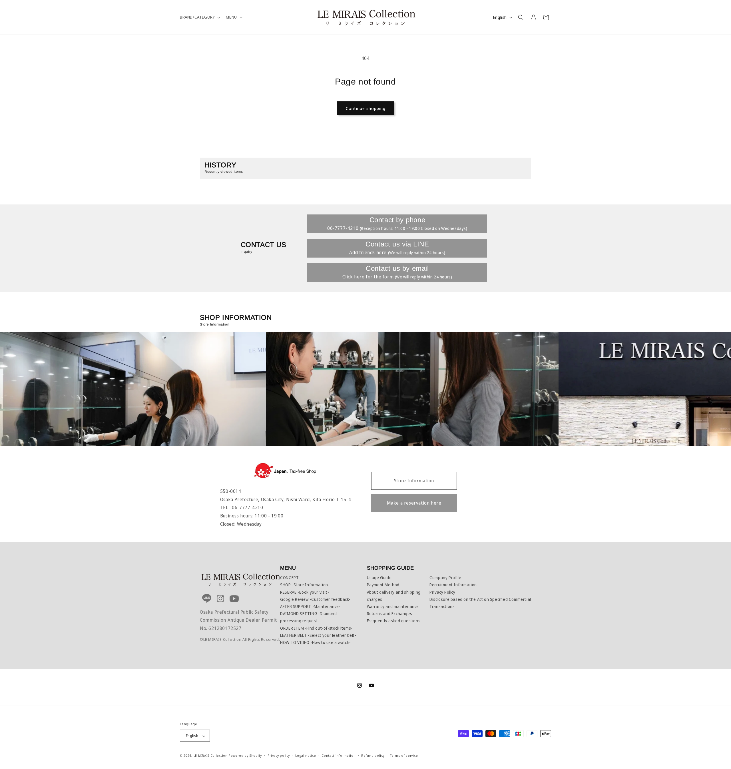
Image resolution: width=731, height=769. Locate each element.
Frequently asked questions (394, 620)
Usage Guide (379, 577)
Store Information (414, 480)
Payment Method (383, 584)
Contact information (339, 755)
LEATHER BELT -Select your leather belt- (318, 635)
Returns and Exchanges (389, 613)
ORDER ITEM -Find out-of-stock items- (316, 628)
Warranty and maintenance (393, 606)
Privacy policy (279, 755)
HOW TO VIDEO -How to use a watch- (315, 642)
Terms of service (404, 755)
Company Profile (445, 577)
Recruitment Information (453, 584)
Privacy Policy (442, 592)
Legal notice (305, 755)
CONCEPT (289, 577)
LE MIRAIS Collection (211, 756)
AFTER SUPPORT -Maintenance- (310, 606)
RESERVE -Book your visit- (304, 592)
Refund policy (372, 755)
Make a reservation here (414, 503)
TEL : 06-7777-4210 (241, 507)
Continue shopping (365, 108)
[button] (199, 17)
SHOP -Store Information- (305, 584)
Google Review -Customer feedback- (315, 599)
